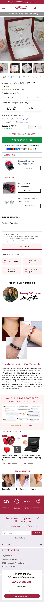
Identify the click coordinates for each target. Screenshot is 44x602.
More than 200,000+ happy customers (22, 2)
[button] (15, 68)
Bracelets (6, 489)
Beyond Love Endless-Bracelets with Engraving (31, 457)
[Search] (34, 8)
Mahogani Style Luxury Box (11, 108)
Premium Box (32, 108)
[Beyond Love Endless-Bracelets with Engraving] (31, 444)
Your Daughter (32, 98)
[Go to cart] (39, 8)
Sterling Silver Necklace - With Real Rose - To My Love (11, 458)
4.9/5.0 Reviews (17, 89)
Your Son (11, 98)
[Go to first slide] (41, 39)
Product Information (10, 223)
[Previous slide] (2, 39)
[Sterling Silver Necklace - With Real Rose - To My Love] (11, 444)
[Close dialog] (39, 572)
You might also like (11, 431)
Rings (32, 489)
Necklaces (20, 489)
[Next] (41, 480)
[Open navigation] (3, 8)
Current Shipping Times (11, 217)
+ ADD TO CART (29, 168)
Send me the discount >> (22, 596)
